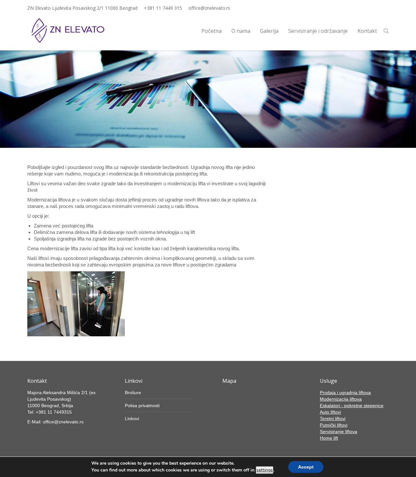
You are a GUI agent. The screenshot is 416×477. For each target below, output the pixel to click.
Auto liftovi (330, 412)
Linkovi (132, 418)
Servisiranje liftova (338, 431)
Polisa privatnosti (142, 405)
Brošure (133, 392)
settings (264, 470)
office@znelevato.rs (209, 8)
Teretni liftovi (332, 418)
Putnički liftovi (333, 425)
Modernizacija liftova (341, 399)
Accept (306, 467)
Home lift (329, 438)
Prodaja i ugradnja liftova (345, 392)
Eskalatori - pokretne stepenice (352, 405)
